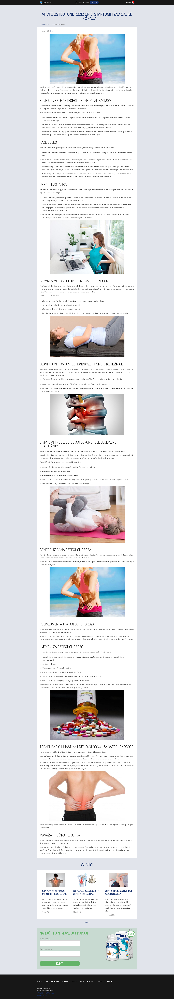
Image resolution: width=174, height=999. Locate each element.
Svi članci (87, 922)
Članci (82, 981)
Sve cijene (109, 981)
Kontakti (99, 981)
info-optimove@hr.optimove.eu (45, 990)
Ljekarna (90, 981)
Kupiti (60, 963)
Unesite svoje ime (45, 939)
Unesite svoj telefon (46, 949)
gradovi (73, 981)
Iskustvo (39, 981)
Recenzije (65, 981)
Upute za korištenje (52, 981)
